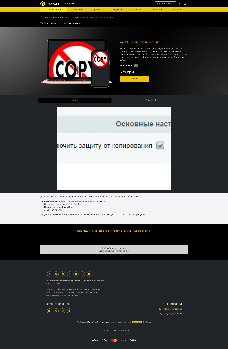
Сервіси (76, 10)
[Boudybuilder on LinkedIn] (62, 273)
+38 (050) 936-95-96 (172, 314)
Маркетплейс (52, 10)
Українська (137, 322)
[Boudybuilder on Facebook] (76, 273)
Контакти (177, 10)
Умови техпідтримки (123, 322)
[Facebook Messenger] (69, 310)
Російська (147, 322)
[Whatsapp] (56, 310)
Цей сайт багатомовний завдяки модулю (114, 249)
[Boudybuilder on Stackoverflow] (49, 273)
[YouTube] (89, 273)
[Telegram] (69, 273)
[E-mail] (49, 310)
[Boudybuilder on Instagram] (82, 273)
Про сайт (155, 10)
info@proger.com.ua (172, 309)
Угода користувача (107, 322)
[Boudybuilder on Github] (56, 273)
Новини (137, 10)
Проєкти (97, 10)
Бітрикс (69, 3)
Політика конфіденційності (87, 322)
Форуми (116, 10)
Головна (44, 17)
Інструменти (73, 17)
